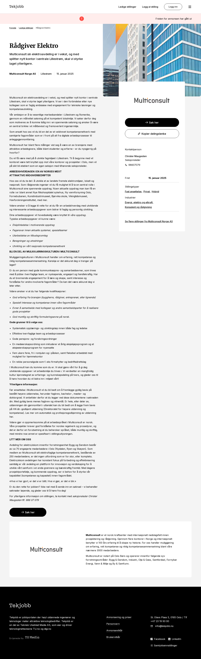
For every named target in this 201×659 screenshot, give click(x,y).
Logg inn (173, 6)
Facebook (159, 639)
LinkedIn (176, 639)
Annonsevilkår (114, 630)
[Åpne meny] (190, 7)
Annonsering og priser (119, 617)
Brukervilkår (113, 637)
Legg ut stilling (150, 6)
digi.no (47, 628)
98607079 (134, 164)
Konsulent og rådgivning (138, 207)
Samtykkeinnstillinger (165, 645)
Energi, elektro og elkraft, (139, 202)
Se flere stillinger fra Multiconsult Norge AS (149, 221)
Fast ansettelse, (133, 191)
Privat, (147, 191)
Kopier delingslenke (154, 133)
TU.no (36, 628)
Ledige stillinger (127, 6)
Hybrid (155, 191)
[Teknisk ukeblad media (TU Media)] (32, 637)
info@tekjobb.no (164, 626)
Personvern (113, 623)
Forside (12, 28)
